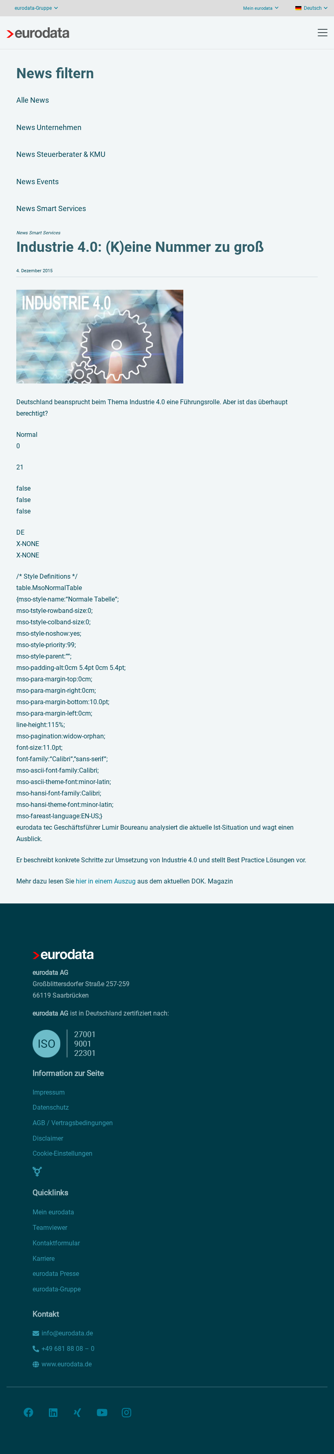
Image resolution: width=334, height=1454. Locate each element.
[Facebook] (28, 1412)
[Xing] (77, 1412)
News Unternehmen (48, 127)
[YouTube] (102, 1412)
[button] (311, 8)
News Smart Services (51, 208)
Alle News (32, 100)
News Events (37, 181)
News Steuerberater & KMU (60, 154)
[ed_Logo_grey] (38, 32)
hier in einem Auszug (106, 881)
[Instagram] (126, 1412)
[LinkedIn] (53, 1412)
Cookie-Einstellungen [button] (62, 1153)
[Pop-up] (37, 1171)
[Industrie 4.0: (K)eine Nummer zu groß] (99, 295)
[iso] (132, 1043)
